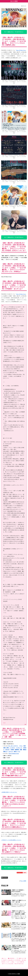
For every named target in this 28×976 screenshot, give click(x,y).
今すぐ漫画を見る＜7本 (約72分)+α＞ (14, 32)
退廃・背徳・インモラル (9, 747)
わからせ (11, 751)
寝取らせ (5, 751)
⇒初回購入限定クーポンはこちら (9, 792)
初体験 (12, 749)
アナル (20, 745)
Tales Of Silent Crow (21, 50)
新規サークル (17, 751)
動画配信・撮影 (18, 749)
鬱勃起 (24, 749)
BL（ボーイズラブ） (13, 745)
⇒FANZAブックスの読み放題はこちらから (11, 840)
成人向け (7, 749)
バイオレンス (19, 747)
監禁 (25, 745)
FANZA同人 (5, 877)
